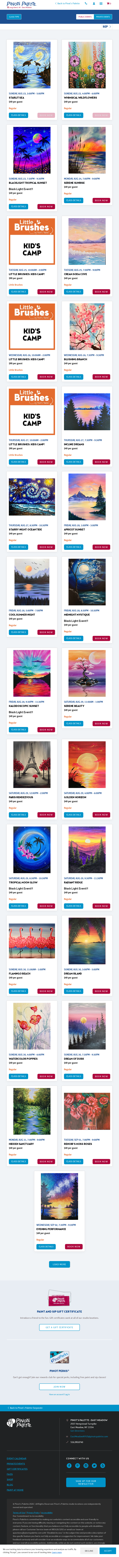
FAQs (10, 1474)
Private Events (16, 1463)
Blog (10, 1484)
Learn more (57, 1552)
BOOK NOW (46, 206)
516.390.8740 (77, 1442)
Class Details (18, 115)
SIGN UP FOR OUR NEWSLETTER (86, 1482)
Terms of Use (19, 1512)
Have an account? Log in (59, 1394)
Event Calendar (16, 1458)
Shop (10, 1479)
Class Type (14, 17)
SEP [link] (105, 27)
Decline (89, 1551)
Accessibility (47, 1512)
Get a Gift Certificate (59, 1327)
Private (103, 17)
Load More (59, 1264)
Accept (107, 1551)
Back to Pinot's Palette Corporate (26, 1407)
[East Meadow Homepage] (21, 4)
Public (85, 17)
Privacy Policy (33, 1512)
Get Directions (78, 1430)
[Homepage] (33, 1423)
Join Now (59, 1386)
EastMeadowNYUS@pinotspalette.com (89, 1436)
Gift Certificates (17, 1469)
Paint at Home (15, 1490)
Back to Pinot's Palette (68, 3)
